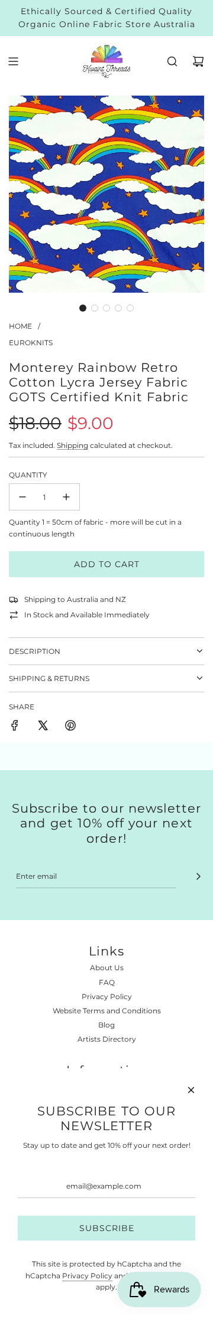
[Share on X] (43, 726)
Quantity (28, 474)
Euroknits (31, 342)
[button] (82, 308)
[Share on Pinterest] (70, 726)
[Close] (191, 1090)
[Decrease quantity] (22, 497)
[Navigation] (13, 61)
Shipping (72, 445)
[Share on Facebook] (15, 726)
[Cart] (198, 61)
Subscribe (106, 1228)
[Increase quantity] (66, 497)
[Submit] (198, 876)
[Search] (172, 61)
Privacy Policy (87, 1275)
